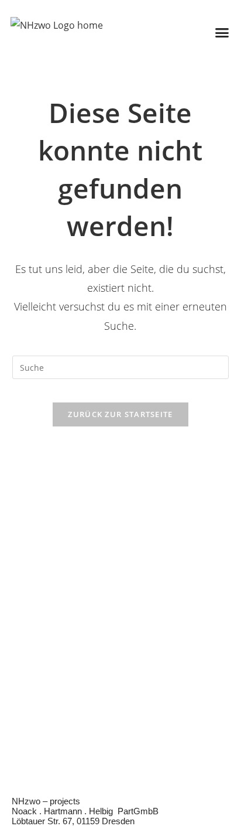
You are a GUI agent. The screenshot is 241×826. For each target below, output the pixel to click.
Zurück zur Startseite (120, 414)
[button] (222, 32)
